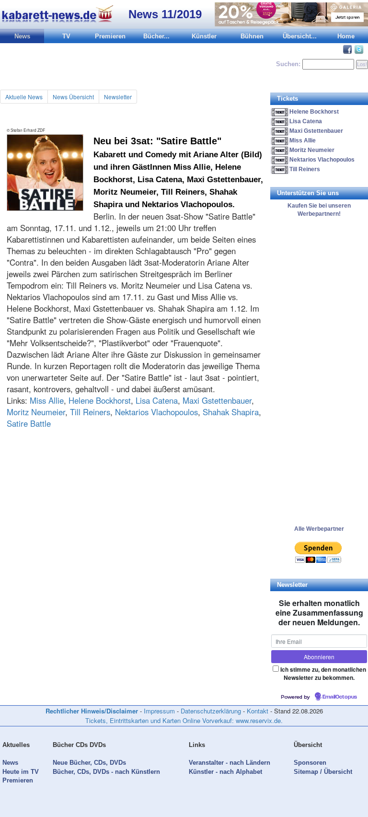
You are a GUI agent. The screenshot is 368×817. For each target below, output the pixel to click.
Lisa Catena (157, 400)
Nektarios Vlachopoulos (156, 412)
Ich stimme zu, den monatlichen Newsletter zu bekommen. (323, 673)
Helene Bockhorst (100, 400)
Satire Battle (29, 423)
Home (346, 36)
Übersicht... (300, 36)
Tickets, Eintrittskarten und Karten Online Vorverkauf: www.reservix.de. (184, 720)
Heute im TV (20, 771)
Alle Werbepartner (319, 528)
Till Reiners (90, 412)
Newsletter (118, 97)
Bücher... (156, 36)
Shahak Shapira (231, 412)
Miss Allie (47, 400)
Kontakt (257, 710)
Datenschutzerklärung (211, 710)
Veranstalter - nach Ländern (229, 762)
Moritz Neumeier (36, 412)
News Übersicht (73, 97)
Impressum (159, 710)
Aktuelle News (24, 97)
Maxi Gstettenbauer (217, 400)
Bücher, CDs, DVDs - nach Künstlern (106, 771)
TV (66, 36)
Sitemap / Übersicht (323, 771)
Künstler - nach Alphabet (225, 771)
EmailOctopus (339, 697)
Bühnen (252, 36)
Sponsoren (310, 762)
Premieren (110, 36)
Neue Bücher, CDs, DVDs (89, 762)
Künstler (204, 36)
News (22, 36)
